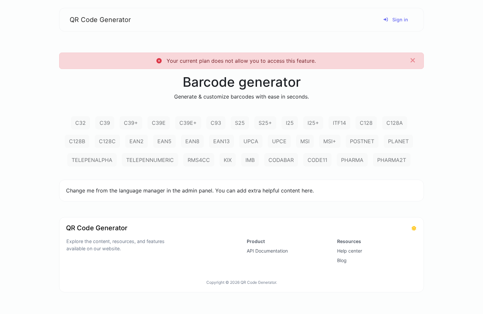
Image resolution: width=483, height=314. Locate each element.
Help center (349, 251)
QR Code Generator (100, 20)
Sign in (399, 19)
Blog (342, 260)
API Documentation (267, 251)
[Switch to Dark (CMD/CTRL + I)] (414, 228)
